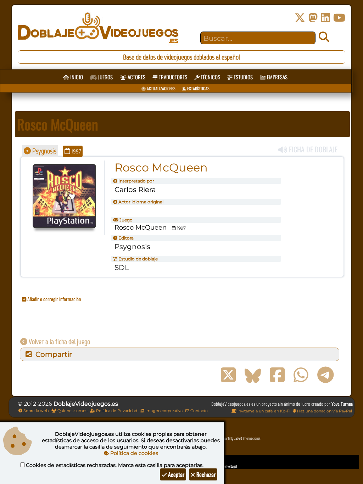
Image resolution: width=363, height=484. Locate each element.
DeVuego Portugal (226, 466)
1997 (75, 151)
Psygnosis (43, 151)
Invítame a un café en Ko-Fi (263, 411)
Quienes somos (71, 410)
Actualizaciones (160, 88)
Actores (136, 77)
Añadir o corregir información (53, 299)
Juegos (105, 77)
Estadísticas (198, 88)
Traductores (172, 77)
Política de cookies (133, 453)
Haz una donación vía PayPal (324, 411)
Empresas (276, 77)
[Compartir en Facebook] (277, 375)
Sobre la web (35, 410)
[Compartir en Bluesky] (252, 375)
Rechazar (205, 474)
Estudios (243, 77)
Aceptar (175, 474)
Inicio (76, 77)
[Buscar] (324, 37)
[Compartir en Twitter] (228, 375)
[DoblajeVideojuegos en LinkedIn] (325, 18)
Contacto (198, 410)
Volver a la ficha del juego (58, 341)
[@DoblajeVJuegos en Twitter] (300, 18)
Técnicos (210, 77)
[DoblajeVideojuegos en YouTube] (339, 18)
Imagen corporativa (163, 410)
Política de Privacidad (116, 410)
